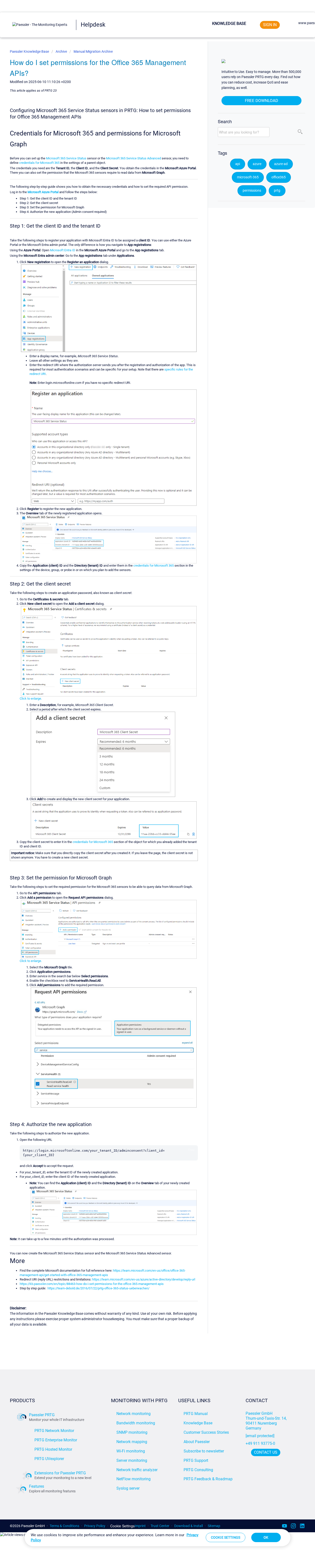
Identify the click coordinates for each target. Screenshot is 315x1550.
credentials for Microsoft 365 (39, 163)
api (237, 164)
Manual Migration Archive (93, 51)
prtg (277, 190)
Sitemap (214, 1526)
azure (257, 164)
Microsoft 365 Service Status (66, 158)
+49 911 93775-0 (260, 1443)
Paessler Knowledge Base (30, 51)
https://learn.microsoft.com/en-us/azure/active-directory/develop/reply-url (143, 1279)
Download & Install (188, 1526)
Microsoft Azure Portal (43, 192)
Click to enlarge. (31, 698)
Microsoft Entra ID (62, 250)
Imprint (140, 1526)
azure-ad (281, 164)
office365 (278, 177)
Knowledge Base (229, 23)
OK (266, 1537)
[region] (157, 1537)
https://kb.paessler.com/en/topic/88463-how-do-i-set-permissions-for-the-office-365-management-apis (92, 1284)
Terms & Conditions (64, 1526)
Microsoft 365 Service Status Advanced (133, 158)
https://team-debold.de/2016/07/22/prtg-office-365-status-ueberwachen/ (98, 1288)
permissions (252, 190)
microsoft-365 (248, 177)
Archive (61, 51)
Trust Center (160, 1526)
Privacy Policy (94, 1526)
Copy (191, 1149)
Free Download (261, 100)
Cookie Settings (122, 1526)
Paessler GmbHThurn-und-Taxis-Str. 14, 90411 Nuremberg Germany (267, 1421)
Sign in (270, 24)
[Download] (148, 736)
